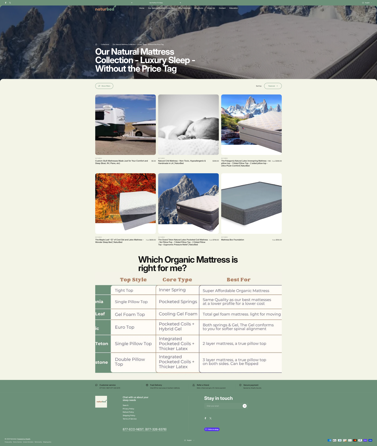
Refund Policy (128, 412)
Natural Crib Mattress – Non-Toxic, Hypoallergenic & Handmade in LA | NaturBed (182, 162)
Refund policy (38, 442)
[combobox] (367, 2)
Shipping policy (47, 442)
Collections (105, 44)
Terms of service (17, 442)
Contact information (28, 442)
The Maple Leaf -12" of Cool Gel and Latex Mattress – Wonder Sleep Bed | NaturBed (119, 241)
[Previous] (132, 2)
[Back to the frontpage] (96, 44)
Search (125, 405)
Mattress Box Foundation (232, 240)
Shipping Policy (129, 415)
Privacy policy (8, 442)
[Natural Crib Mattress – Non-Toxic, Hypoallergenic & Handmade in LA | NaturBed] (188, 124)
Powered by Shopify (23, 439)
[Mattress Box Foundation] (251, 203)
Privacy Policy (128, 409)
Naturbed (98, 158)
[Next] (180, 2)
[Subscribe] (245, 406)
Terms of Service (129, 419)
